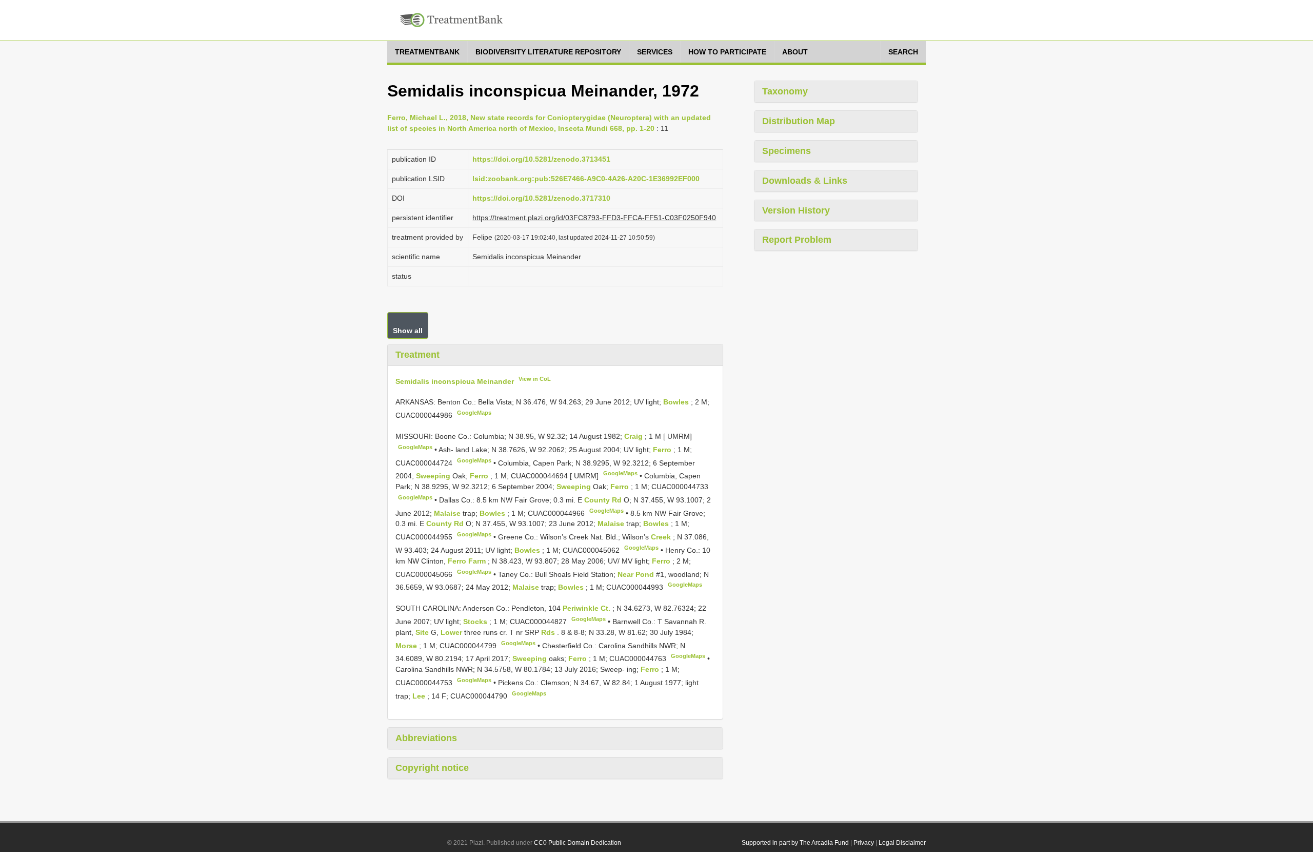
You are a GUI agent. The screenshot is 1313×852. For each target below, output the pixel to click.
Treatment (417, 355)
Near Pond (637, 574)
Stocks (476, 621)
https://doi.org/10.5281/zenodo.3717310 (541, 198)
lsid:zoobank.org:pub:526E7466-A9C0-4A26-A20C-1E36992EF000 (586, 179)
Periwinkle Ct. (587, 608)
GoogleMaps (474, 413)
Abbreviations (426, 738)
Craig (634, 436)
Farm (478, 561)
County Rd (604, 500)
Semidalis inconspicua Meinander (454, 381)
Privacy (863, 842)
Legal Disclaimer (902, 842)
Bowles (677, 402)
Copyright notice (432, 768)
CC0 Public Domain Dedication (577, 842)
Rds (549, 632)
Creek (662, 537)
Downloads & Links (804, 181)
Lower (452, 632)
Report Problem (796, 240)
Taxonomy (785, 91)
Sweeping (434, 476)
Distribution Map (798, 121)
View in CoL (535, 379)
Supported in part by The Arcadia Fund (795, 842)
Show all (408, 330)
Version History (796, 210)
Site (423, 632)
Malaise (448, 513)
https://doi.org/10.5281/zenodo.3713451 (541, 159)
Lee (419, 695)
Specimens (786, 151)
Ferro (663, 450)
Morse (407, 645)
